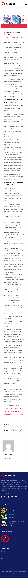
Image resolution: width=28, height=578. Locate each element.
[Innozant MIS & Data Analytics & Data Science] (8, 3)
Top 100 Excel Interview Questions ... (18, 514)
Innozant (20, 389)
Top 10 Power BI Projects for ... (16, 508)
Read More (6, 493)
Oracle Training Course (9, 26)
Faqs (2, 558)
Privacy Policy (10, 575)
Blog (2, 555)
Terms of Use (18, 575)
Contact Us (4, 562)
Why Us (3, 551)
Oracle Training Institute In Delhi (12, 426)
